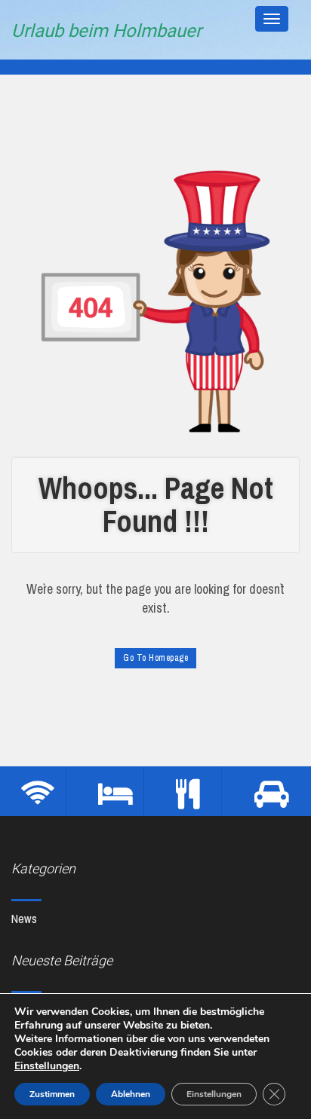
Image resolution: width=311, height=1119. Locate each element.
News (24, 918)
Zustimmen (52, 1094)
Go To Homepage (155, 658)
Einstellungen (46, 1066)
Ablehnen (130, 1094)
